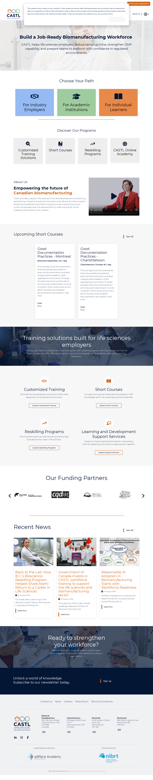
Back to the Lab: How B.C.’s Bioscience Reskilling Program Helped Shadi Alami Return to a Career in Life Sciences (33, 581)
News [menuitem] (58, 701)
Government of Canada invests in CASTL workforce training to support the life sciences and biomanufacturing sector (75, 583)
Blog (103, 564)
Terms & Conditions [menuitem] (102, 701)
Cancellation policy (84, 771)
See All (129, 236)
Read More (22, 611)
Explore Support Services (108, 453)
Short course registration (139, 4)
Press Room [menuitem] (81, 701)
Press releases (63, 564)
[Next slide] (143, 496)
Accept (117, 19)
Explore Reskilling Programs (44, 448)
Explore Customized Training (44, 405)
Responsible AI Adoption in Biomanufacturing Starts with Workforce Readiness (118, 579)
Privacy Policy (72, 771)
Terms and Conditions (98, 771)
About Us (136, 14)
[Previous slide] (10, 496)
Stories (17, 564)
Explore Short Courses (109, 405)
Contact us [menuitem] (46, 701)
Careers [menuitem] (68, 701)
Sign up (107, 681)
